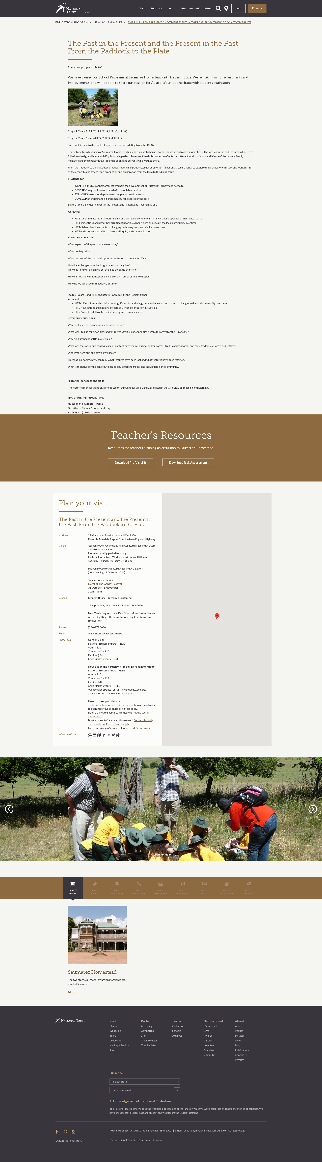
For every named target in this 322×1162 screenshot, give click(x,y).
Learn (172, 8)
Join (238, 8)
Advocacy (146, 1026)
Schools (176, 1030)
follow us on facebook (58, 1132)
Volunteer (209, 1045)
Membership (211, 1026)
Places (113, 1026)
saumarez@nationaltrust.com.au (105, 633)
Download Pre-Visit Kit (130, 462)
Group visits (143, 727)
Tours (113, 1035)
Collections (178, 1026)
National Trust (76, 8)
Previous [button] (9, 809)
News (238, 1040)
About (208, 8)
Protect (156, 8)
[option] (161, 809)
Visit (142, 8)
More (71, 992)
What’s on (115, 1030)
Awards (208, 1035)
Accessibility (118, 1140)
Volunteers (104, 735)
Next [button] (313, 809)
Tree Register (148, 1045)
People (239, 1030)
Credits (132, 1140)
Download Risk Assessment (188, 462)
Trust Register (149, 1040)
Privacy (239, 1059)
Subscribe (209, 1054)
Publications (242, 1050)
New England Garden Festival (105, 583)
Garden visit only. (143, 720)
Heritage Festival (119, 1045)
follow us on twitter (66, 1132)
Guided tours (99, 735)
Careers (208, 1040)
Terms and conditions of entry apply (108, 724)
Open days (108, 735)
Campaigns (147, 1030)
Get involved (190, 8)
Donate (257, 8)
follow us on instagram (74, 1132)
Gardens (113, 735)
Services (240, 1035)
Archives (177, 1035)
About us (240, 1026)
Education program (80, 67)
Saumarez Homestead (92, 972)
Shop (94, 735)
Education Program (71, 22)
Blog (143, 1035)
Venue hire (115, 1040)
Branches (209, 1050)
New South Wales (108, 22)
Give (206, 1030)
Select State (226, 8)
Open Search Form (218, 8)
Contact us (241, 1054)
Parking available (90, 735)
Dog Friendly (118, 735)
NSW (98, 67)
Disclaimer (144, 1140)
